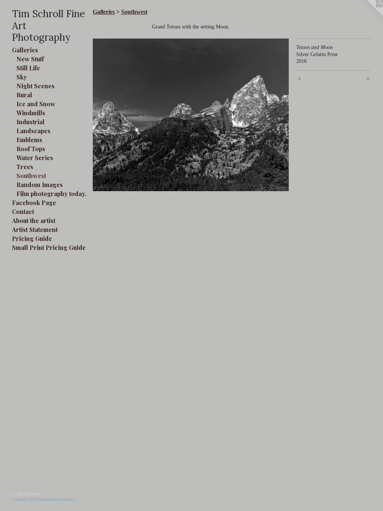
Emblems (29, 140)
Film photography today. (51, 194)
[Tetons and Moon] (191, 115)
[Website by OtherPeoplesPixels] (368, 15)
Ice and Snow (35, 104)
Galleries (25, 50)
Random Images (39, 185)
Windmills (30, 113)
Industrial (30, 122)
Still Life (28, 68)
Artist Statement (35, 229)
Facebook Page (34, 202)
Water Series (34, 158)
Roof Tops (30, 149)
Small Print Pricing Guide (49, 247)
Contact (23, 211)
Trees (24, 167)
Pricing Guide (32, 238)
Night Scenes (35, 86)
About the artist (33, 220)
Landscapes (33, 131)
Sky (21, 77)
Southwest (31, 176)
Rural (24, 95)
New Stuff (30, 59)
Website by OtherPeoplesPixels (44, 500)
